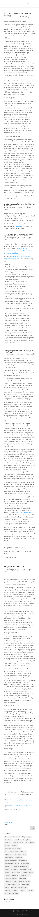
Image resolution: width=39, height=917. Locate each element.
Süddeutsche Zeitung (10, 881)
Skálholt (7, 872)
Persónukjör (14, 869)
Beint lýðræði (26, 840)
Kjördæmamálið (9, 857)
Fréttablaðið (23, 852)
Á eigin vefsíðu (30, 17)
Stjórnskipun (22, 878)
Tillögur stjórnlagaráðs (24, 881)
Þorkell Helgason (11, 17)
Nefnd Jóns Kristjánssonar (21, 866)
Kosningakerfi (19, 857)
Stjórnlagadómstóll (25, 875)
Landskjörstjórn (25, 863)
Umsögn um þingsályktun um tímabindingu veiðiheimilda (19, 205)
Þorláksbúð (8, 893)
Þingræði (7, 887)
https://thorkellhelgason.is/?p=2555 (21, 806)
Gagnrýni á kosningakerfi (19, 855)
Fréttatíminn (8, 855)
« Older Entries (8, 822)
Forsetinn (7, 846)
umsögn (18, 226)
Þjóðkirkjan (31, 890)
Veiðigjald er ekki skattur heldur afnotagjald (15, 567)
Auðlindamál (17, 840)
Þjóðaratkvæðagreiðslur (11, 890)
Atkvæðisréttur (9, 840)
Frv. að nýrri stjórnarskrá (11, 852)
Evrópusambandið (18, 843)
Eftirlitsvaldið (8, 843)
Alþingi (18, 837)
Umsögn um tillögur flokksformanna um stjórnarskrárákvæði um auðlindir (18, 235)
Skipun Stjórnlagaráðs (25, 869)
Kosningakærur (22, 860)
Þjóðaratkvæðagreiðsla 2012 (19, 887)
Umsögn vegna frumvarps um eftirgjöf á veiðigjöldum (18, 351)
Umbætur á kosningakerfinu (12, 884)
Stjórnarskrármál (15, 872)
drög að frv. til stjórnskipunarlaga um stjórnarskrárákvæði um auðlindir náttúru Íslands (18, 251)
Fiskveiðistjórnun (29, 843)
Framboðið (15, 846)
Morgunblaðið (8, 866)
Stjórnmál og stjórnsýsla (11, 878)
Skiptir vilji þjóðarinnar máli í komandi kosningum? (17, 14)
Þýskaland (15, 893)
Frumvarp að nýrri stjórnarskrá (13, 849)
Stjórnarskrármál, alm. (27, 872)
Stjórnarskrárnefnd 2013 (11, 875)
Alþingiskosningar (26, 837)
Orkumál (7, 869)
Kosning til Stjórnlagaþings (12, 863)
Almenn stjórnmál (9, 837)
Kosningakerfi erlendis (11, 860)
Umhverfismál (25, 884)
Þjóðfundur (23, 890)
